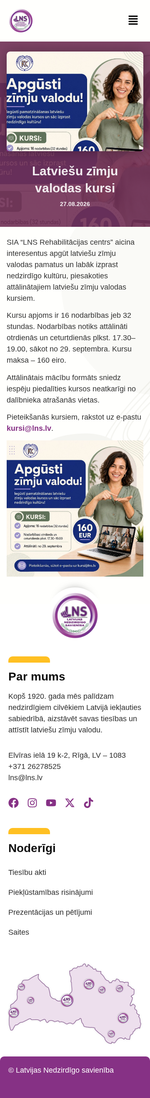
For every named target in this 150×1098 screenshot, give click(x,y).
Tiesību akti (27, 872)
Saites (18, 932)
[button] (133, 21)
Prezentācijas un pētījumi (50, 912)
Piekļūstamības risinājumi (50, 892)
